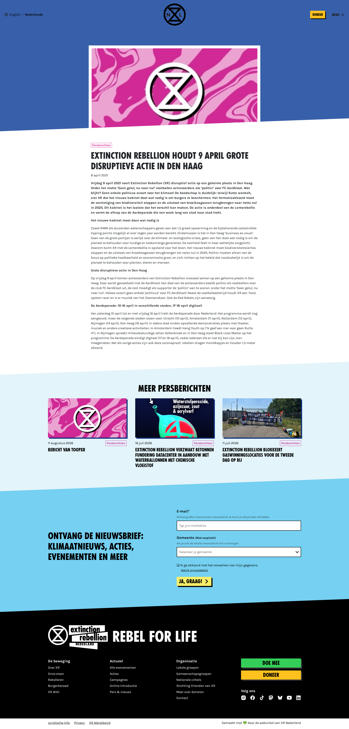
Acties (114, 674)
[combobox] (239, 552)
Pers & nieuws (120, 692)
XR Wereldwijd (100, 723)
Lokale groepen (187, 668)
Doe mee (271, 663)
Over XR (54, 668)
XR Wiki (53, 692)
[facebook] (252, 697)
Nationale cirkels (188, 680)
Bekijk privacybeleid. (194, 570)
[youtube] (289, 697)
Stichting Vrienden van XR (195, 686)
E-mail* (183, 511)
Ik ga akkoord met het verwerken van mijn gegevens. (219, 565)
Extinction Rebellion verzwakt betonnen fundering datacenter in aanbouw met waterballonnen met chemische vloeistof (174, 457)
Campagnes (119, 680)
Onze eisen (56, 674)
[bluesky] (280, 697)
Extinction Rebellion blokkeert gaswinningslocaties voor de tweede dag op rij (258, 455)
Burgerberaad (58, 686)
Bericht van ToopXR (66, 449)
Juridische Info (59, 723)
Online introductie (123, 686)
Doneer (317, 15)
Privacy (79, 723)
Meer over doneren (190, 692)
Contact (182, 698)
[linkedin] (298, 697)
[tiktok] (261, 697)
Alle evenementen (123, 668)
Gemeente (196, 538)
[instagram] (243, 697)
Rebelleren (56, 680)
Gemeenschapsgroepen (193, 674)
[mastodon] (271, 697)
